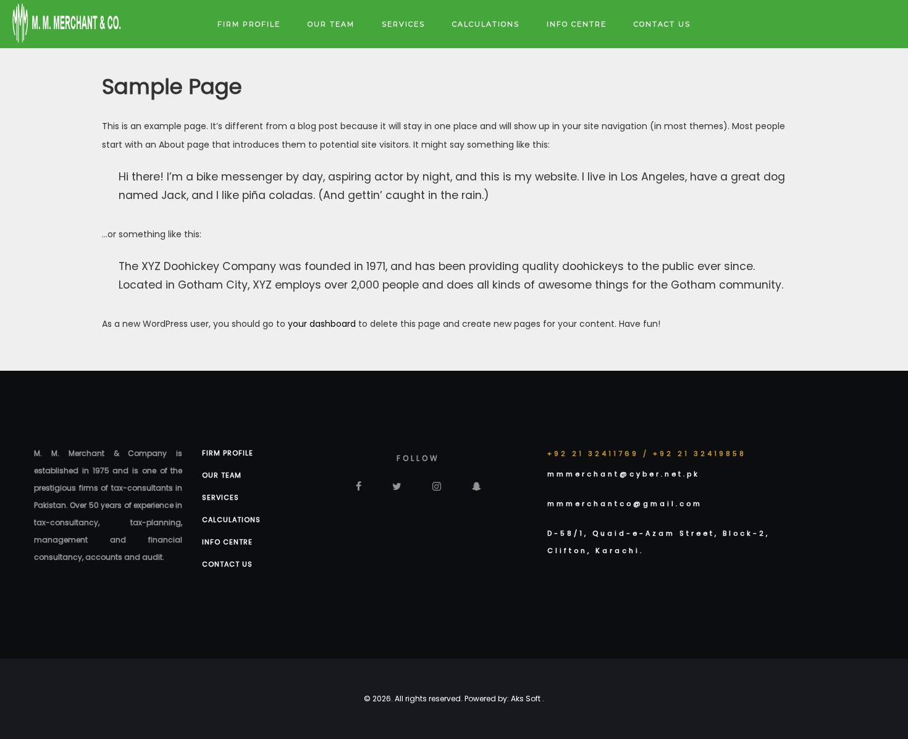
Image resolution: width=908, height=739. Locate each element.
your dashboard (322, 324)
